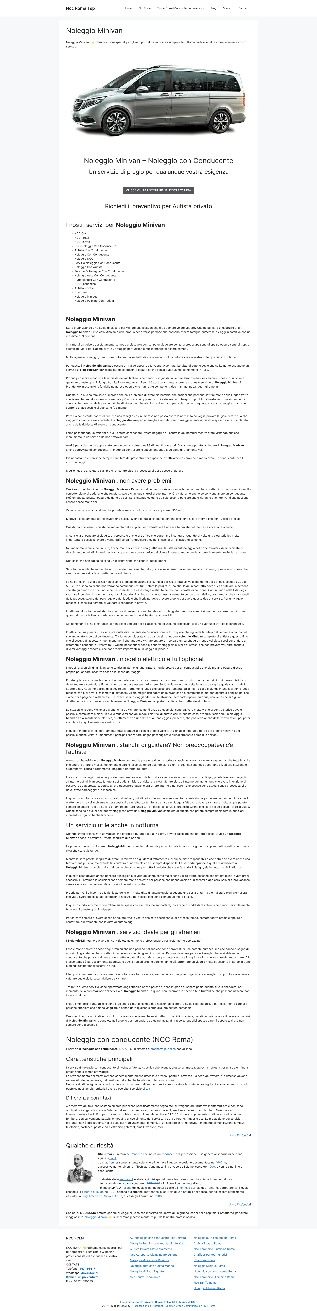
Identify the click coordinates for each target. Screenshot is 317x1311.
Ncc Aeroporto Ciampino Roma (214, 1277)
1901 (112, 1191)
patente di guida (93, 1191)
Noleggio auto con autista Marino (152, 1265)
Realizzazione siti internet (148, 1305)
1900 (211, 1166)
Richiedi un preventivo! (82, 1277)
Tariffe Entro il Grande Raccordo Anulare (180, 8)
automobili (126, 1179)
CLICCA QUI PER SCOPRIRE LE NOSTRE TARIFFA (158, 190)
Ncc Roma (145, 8)
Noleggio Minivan (96, 1217)
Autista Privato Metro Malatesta (151, 1249)
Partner (243, 8)
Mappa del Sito (188, 1302)
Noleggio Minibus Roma (209, 1265)
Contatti (227, 8)
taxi (148, 1088)
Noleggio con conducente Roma (215, 1271)
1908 (158, 1196)
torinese (184, 1187)
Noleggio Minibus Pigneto (147, 1271)
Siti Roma (209, 1305)
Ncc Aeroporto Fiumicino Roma (214, 1249)
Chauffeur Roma (204, 1260)
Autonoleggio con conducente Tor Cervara (158, 1237)
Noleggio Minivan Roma (209, 1288)
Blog (213, 8)
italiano (126, 1187)
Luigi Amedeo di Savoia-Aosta (102, 1196)
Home (128, 8)
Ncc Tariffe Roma (205, 1282)
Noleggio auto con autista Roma (215, 1237)
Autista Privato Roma (208, 1243)
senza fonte (153, 1182)
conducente (169, 1154)
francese (136, 1154)
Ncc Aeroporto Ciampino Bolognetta (154, 1254)
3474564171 (87, 1268)
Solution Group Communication (183, 1305)
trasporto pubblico (163, 1049)
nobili (113, 1158)
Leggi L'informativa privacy (136, 1302)
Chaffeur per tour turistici (210, 1254)
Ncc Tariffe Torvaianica (145, 1277)
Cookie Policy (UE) (166, 1302)
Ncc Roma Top (80, 8)
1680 (219, 1162)
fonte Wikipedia (239, 1135)
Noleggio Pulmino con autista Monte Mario (158, 1243)
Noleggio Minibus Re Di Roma (149, 1260)
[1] (199, 1153)
